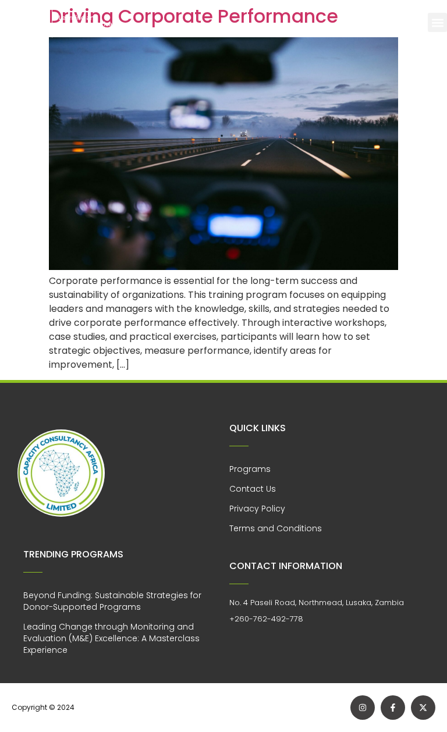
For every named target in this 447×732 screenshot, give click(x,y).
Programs (250, 469)
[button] (437, 22)
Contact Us (252, 489)
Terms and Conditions (275, 528)
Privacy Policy (257, 508)
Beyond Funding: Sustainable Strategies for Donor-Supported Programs (112, 601)
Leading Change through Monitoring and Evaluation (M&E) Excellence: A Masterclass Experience (111, 638)
